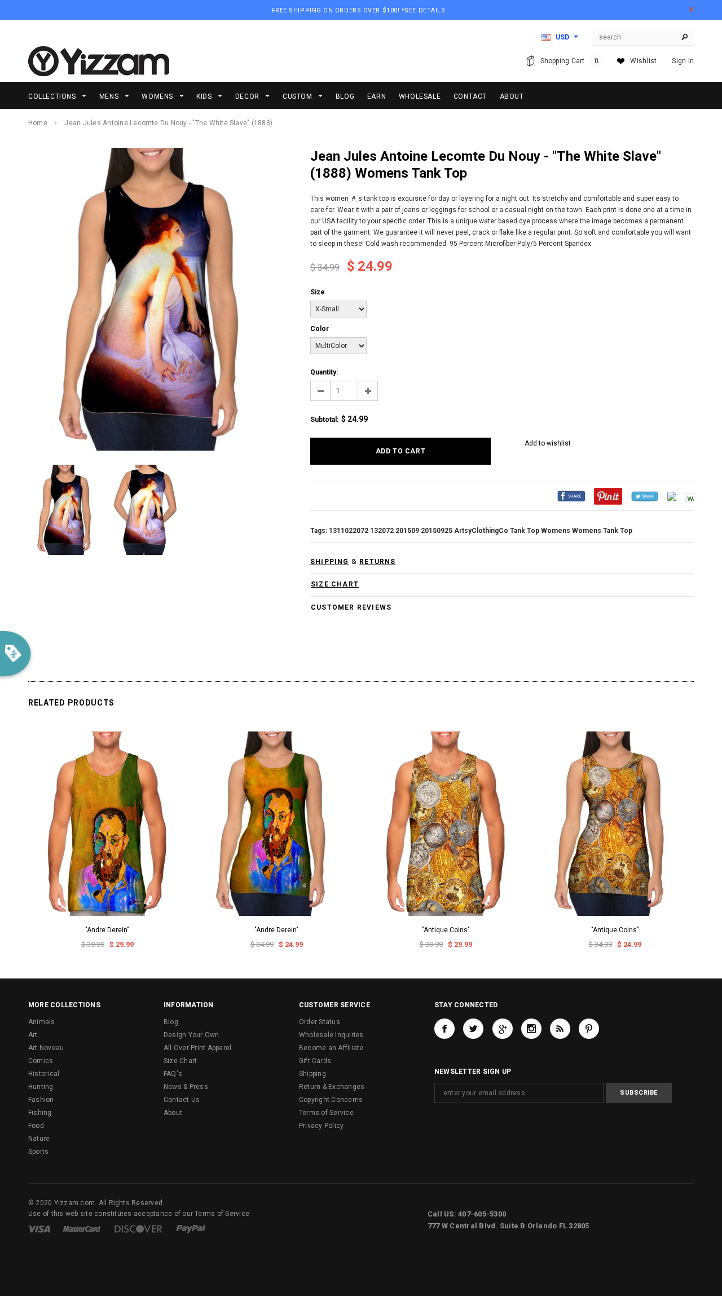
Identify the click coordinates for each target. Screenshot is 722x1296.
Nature (39, 1139)
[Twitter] (645, 496)
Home (37, 123)
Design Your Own (191, 1035)
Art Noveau (46, 1048)
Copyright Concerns (331, 1100)
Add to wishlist (548, 443)
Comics (40, 1061)
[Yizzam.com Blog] (560, 1029)
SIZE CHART (335, 584)
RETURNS (377, 562)
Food (36, 1126)
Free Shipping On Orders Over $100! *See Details (359, 10)
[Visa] (39, 1228)
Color (319, 329)
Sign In (683, 61)
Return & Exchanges (331, 1087)
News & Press (186, 1087)
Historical (43, 1074)
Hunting (41, 1087)
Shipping (312, 1074)
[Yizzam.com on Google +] (502, 1029)
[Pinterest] (608, 496)
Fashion (41, 1100)
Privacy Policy (321, 1126)
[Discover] (138, 1228)
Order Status (319, 1022)
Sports (38, 1152)
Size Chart (180, 1061)
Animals (41, 1022)
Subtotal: (324, 420)
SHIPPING (329, 562)
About (173, 1113)
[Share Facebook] (571, 496)
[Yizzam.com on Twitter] (473, 1029)
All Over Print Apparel (197, 1048)
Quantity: (324, 372)
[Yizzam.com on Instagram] (531, 1029)
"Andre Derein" (107, 930)
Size (317, 292)
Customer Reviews (351, 607)
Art (33, 1035)
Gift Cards (315, 1061)
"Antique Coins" (446, 930)
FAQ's (173, 1074)
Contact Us (182, 1100)
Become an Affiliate (331, 1048)
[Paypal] (191, 1228)
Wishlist (643, 61)
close (691, 9)
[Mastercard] (81, 1228)
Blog (171, 1022)
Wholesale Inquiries (331, 1035)
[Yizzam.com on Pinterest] (589, 1029)
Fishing (40, 1113)
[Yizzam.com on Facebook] (444, 1029)
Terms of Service (326, 1113)
